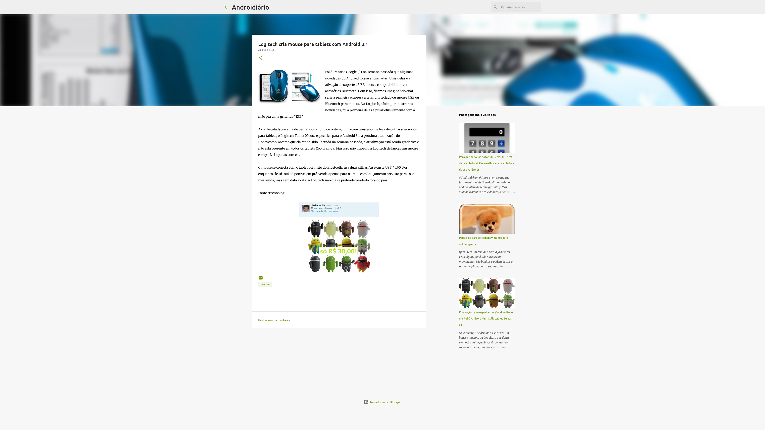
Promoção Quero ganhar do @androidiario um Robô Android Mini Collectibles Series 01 (486, 318)
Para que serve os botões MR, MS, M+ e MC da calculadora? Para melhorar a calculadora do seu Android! (486, 163)
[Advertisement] (339, 362)
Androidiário (250, 7)
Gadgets (265, 284)
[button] (260, 58)
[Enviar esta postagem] (260, 279)
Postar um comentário (274, 320)
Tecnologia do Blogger (385, 402)
